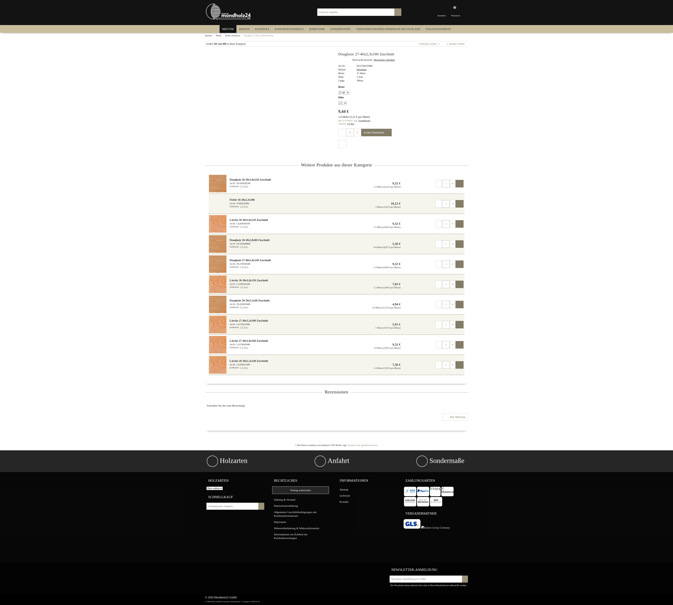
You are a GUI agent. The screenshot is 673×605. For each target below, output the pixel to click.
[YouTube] (236, 569)
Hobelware (317, 29)
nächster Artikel (457, 43)
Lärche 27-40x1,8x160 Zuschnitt (249, 340)
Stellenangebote (438, 29)
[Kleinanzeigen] (215, 570)
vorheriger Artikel (427, 43)
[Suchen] (397, 12)
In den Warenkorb (374, 132)
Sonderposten (340, 29)
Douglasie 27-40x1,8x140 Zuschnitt (250, 260)
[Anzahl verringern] (342, 132)
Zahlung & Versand (284, 499)
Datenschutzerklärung (286, 505)
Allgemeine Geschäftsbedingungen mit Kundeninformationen (295, 514)
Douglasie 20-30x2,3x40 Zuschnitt (250, 300)
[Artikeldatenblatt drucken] (342, 144)
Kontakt (344, 501)
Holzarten (233, 461)
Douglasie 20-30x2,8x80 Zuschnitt (250, 240)
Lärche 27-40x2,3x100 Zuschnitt (249, 320)
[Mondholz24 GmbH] (229, 12)
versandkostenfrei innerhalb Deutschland (388, 29)
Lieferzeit (345, 495)
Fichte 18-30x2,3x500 (242, 199)
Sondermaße (446, 461)
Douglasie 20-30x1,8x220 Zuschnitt (250, 179)
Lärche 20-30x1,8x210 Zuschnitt (249, 219)
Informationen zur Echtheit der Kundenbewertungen (291, 536)
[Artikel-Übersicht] (443, 43)
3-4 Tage (350, 124)
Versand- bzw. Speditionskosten (363, 445)
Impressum (280, 521)
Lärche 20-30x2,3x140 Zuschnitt (249, 360)
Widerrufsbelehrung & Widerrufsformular (296, 528)
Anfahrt (338, 461)
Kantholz (262, 29)
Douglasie (361, 69)
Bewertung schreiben (384, 60)
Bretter (228, 29)
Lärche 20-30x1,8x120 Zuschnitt (249, 280)
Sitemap (344, 489)
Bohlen (244, 29)
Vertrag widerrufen (300, 490)
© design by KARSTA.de (251, 602)
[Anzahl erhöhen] (357, 132)
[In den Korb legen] (261, 506)
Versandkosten (364, 121)
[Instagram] (229, 569)
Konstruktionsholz (289, 29)
